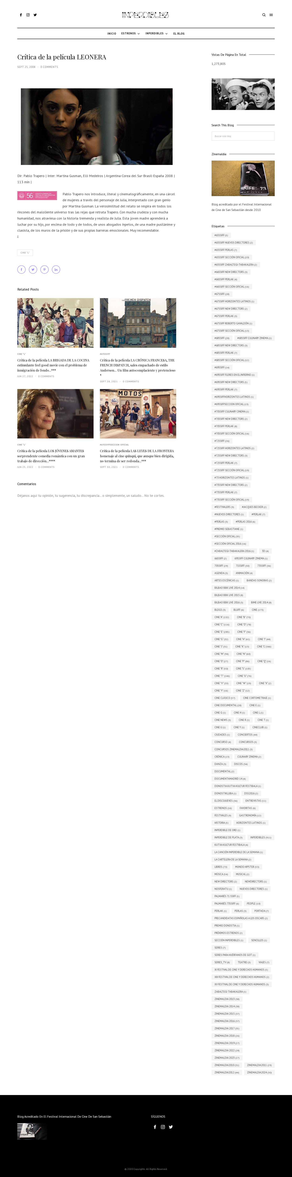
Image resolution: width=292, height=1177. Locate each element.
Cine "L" (25, 252)
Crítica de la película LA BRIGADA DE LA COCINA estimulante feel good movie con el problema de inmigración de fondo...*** (53, 365)
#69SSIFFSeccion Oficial (114, 444)
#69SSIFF (105, 354)
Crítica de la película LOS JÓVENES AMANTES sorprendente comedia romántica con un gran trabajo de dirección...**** (51, 456)
